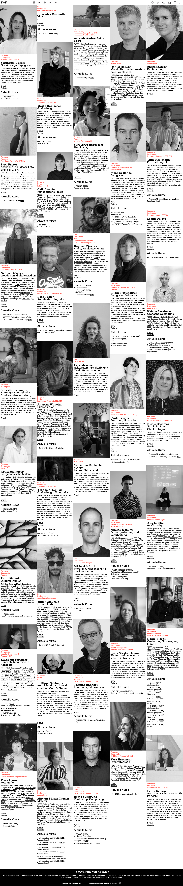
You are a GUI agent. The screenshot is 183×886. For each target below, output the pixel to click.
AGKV (162, 669)
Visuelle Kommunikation (157, 236)
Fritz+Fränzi (41, 434)
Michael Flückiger (154, 228)
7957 (12, 704)
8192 (88, 290)
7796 (61, 857)
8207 (158, 683)
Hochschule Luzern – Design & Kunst (164, 321)
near (152, 553)
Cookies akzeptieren (70, 884)
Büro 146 (64, 112)
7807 (62, 843)
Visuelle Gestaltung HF (10, 59)
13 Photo (52, 430)
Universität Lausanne (51, 812)
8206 (158, 688)
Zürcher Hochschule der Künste (126, 304)
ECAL (176, 804)
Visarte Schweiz (48, 707)
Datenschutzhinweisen (140, 876)
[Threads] (158, 2)
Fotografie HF (42, 186)
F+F (4, 2)
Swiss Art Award (19, 487)
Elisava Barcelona (170, 537)
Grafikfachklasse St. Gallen (17, 668)
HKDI (173, 809)
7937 (15, 713)
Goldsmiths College (155, 436)
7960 (122, 212)
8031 (131, 570)
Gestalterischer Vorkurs (46, 11)
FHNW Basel (127, 552)
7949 (15, 708)
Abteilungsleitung (154, 633)
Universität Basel (44, 197)
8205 (158, 692)
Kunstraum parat (44, 629)
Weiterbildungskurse (119, 648)
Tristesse (174, 811)
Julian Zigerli (65, 613)
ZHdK (58, 122)
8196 (161, 711)
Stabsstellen (116, 63)
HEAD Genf (160, 535)
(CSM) (69, 515)
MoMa (169, 179)
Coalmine (163, 665)
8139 (85, 834)
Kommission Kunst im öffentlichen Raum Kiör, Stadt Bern (127, 93)
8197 (161, 706)
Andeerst (133, 548)
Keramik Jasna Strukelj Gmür (129, 677)
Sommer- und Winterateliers (122, 650)
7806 (171, 343)
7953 (12, 96)
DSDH (170, 802)
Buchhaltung (152, 63)
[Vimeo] (174, 2)
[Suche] (55, 2)
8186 (161, 724)
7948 (161, 567)
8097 (49, 731)
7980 (125, 344)
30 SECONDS (155, 179)
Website (4, 88)
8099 (12, 614)
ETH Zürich (131, 665)
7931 (52, 533)
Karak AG (121, 675)
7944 (88, 609)
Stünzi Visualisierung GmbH (96, 589)
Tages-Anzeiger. (43, 422)
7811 (62, 838)
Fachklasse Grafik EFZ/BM (84, 35)
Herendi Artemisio (52, 498)
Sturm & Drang (12, 806)
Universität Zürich (15, 686)
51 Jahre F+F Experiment (92, 485)
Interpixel (51, 696)
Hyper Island (25, 293)
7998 (49, 141)
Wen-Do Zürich (153, 84)
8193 (88, 286)
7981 (125, 339)
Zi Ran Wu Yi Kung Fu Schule (161, 90)
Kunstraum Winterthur (83, 262)
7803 (62, 847)
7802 (62, 852)
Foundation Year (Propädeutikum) (124, 415)
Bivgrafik (150, 813)
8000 (85, 186)
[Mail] (39, 2)
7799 (171, 348)
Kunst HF (4, 468)
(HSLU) (49, 517)
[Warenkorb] (180, 2)
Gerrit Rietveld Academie (87, 172)
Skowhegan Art (117, 97)
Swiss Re (170, 181)
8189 (161, 720)
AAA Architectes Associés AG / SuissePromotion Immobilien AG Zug (91, 706)
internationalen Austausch (124, 87)
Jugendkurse (116, 169)
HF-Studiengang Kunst (126, 83)
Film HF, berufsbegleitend (84, 243)
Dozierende (5, 57)
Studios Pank (128, 440)
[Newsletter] (50, 2)
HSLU (124, 428)
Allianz (160, 181)
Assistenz (4, 159)
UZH (2, 183)
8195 (161, 715)
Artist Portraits (175, 185)
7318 (62, 861)
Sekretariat (78, 462)
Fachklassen (82, 66)
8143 (49, 225)
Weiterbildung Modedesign (121, 524)
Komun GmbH (166, 657)
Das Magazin (58, 420)
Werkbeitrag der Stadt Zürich (12, 489)
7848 (130, 691)
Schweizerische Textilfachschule (123, 544)
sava (107, 152)
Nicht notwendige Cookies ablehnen (103, 884)
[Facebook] (152, 2)
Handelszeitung (56, 434)
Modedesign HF (117, 526)
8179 (15, 509)
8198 (158, 701)
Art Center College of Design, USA (131, 768)
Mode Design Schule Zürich (53, 611)
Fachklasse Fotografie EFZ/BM (86, 33)
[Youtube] (169, 2)
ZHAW (19, 78)
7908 (125, 577)
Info (55, 34)
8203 (158, 697)
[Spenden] (44, 2)
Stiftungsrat (5, 387)
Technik (77, 239)
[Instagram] (163, 2)
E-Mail (3, 86)
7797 (134, 220)
